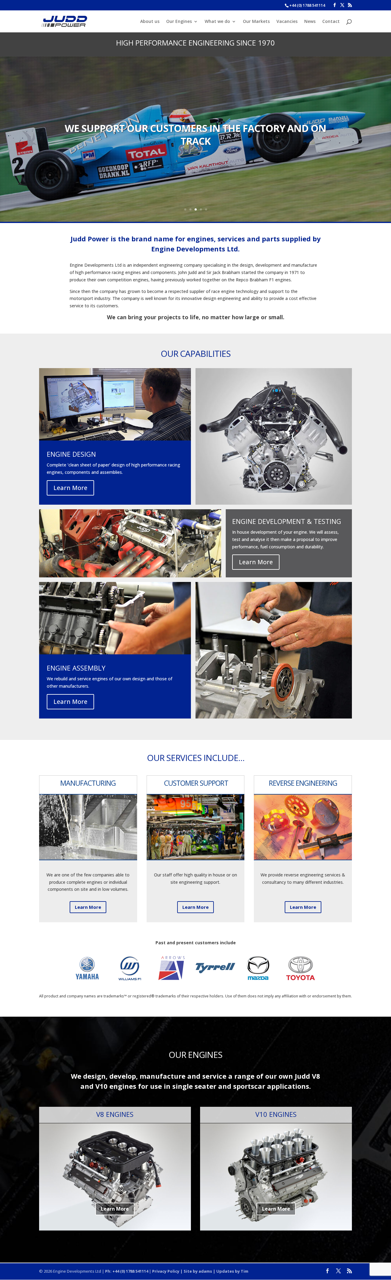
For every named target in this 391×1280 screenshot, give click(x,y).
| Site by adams (195, 1271)
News (310, 21)
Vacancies (287, 21)
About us (149, 21)
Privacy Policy (165, 1271)
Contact (331, 21)
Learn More (70, 488)
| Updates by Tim (230, 1271)
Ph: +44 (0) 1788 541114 (126, 1271)
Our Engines (179, 21)
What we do (217, 21)
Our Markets (256, 21)
